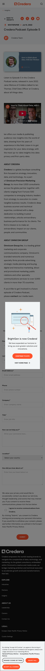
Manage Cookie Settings (13, 660)
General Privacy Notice (10, 654)
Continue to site (22, 356)
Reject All (32, 660)
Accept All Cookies (11, 667)
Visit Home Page (21, 363)
